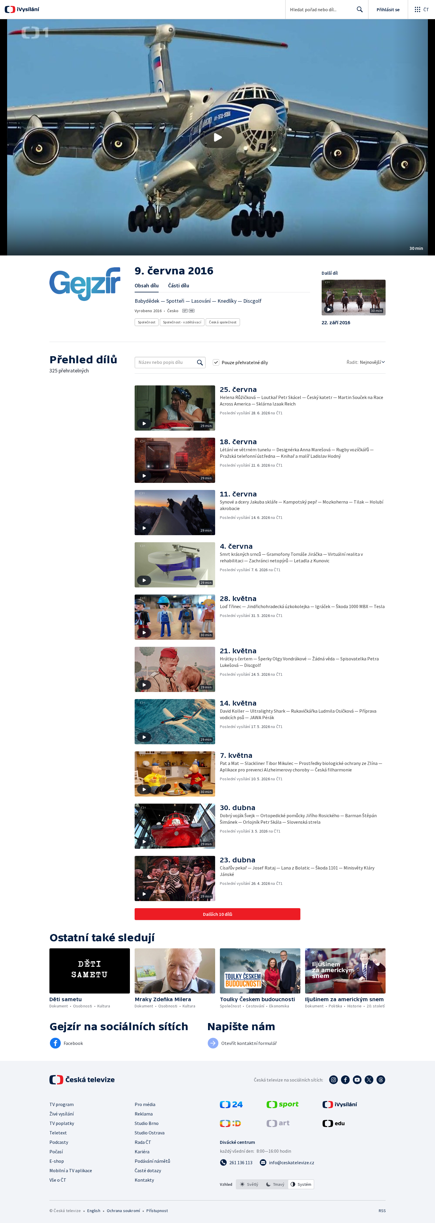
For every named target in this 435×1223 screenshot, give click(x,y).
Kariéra (142, 1151)
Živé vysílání (61, 1114)
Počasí (56, 1151)
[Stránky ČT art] (278, 1125)
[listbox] (275, 1184)
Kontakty (144, 1180)
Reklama (144, 1114)
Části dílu (178, 285)
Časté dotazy (148, 1170)
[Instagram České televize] (333, 1079)
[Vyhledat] (200, 362)
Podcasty (58, 1142)
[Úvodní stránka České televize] (82, 1079)
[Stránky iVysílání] (340, 1106)
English (93, 1210)
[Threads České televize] (381, 1079)
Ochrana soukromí (123, 1210)
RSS (382, 1210)
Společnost (146, 322)
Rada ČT (143, 1142)
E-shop (56, 1161)
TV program (61, 1104)
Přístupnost (157, 1210)
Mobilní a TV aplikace (70, 1170)
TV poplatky (61, 1123)
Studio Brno (147, 1123)
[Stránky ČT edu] (333, 1125)
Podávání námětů (152, 1161)
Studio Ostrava (150, 1133)
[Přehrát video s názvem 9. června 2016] (217, 137)
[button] (217, 137)
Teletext (58, 1133)
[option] (249, 1184)
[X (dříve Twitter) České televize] (369, 1079)
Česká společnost (222, 322)
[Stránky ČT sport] (283, 1106)
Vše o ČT (57, 1180)
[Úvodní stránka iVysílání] (27, 9)
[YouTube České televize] (357, 1079)
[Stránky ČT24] (231, 1106)
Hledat (360, 9)
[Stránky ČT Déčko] (230, 1125)
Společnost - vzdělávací (182, 322)
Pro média (145, 1104)
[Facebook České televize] (345, 1079)
